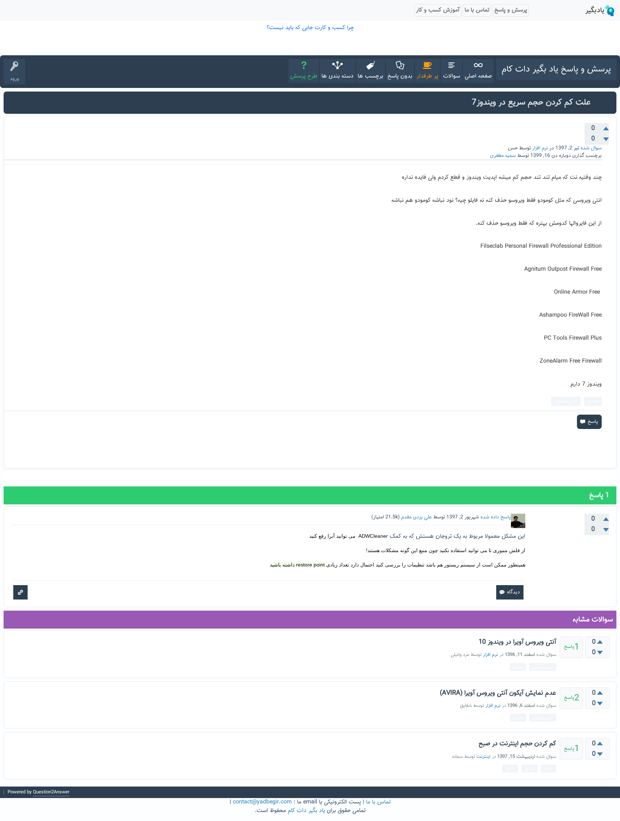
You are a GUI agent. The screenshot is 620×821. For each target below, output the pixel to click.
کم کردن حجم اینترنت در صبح (517, 744)
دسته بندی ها (337, 76)
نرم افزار (540, 148)
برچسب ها (370, 76)
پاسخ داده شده (495, 517)
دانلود (510, 768)
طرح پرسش (303, 76)
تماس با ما (378, 802)
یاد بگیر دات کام (306, 810)
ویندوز (592, 401)
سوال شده (591, 148)
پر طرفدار (427, 76)
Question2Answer (51, 792)
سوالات (451, 76)
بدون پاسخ (400, 76)
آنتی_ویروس (565, 401)
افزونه (548, 768)
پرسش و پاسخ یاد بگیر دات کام (556, 69)
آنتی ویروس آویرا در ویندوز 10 (517, 642)
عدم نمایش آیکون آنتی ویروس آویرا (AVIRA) (498, 693)
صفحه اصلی (478, 76)
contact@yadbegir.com (262, 802)
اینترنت (483, 756)
